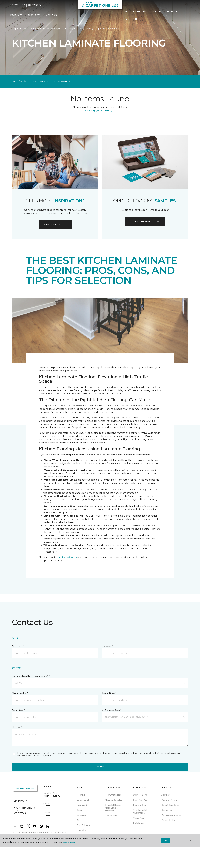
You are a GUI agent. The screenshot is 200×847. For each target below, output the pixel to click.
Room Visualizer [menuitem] (113, 795)
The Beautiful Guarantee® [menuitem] (140, 811)
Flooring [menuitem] (81, 795)
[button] (125, 19)
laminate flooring (67, 557)
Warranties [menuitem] (138, 818)
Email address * (109, 693)
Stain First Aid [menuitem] (140, 800)
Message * (17, 727)
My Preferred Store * (111, 710)
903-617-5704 (34, 5)
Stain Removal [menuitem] (140, 795)
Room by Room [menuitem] (169, 800)
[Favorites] (130, 19)
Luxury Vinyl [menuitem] (83, 800)
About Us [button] (51, 15)
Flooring (32, 28)
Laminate (44, 28)
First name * (17, 646)
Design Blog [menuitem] (111, 816)
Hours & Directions (136, 11)
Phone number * (20, 693)
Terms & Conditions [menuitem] (171, 815)
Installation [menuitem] (138, 823)
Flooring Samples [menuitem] (113, 800)
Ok (165, 840)
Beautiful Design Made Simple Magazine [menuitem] (113, 808)
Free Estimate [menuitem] (83, 825)
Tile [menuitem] (78, 820)
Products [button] (16, 15)
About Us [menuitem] (166, 795)
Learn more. (69, 842)
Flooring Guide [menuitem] (140, 805)
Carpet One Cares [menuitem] (170, 805)
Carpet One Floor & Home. (34, 832)
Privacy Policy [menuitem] (168, 820)
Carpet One (17, 28)
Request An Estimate (165, 11)
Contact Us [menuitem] (166, 810)
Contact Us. (64, 81)
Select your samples (142, 221)
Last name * (107, 646)
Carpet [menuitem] (80, 810)
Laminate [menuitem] (81, 815)
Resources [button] (34, 15)
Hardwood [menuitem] (82, 805)
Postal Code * (18, 710)
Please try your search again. (100, 110)
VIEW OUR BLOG (52, 224)
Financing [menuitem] (81, 830)
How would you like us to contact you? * (31, 676)
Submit (100, 767)
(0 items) (136, 19)
